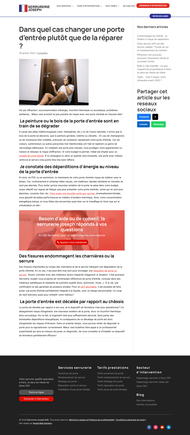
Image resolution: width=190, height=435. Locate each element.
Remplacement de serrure (71, 377)
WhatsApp (158, 124)
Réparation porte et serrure (72, 385)
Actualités (129, 6)
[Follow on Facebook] (149, 427)
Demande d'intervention (36, 398)
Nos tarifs (111, 6)
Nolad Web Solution (42, 423)
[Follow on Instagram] (155, 427)
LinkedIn (143, 124)
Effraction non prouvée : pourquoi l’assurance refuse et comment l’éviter (153, 58)
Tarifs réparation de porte (110, 385)
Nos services (64, 6)
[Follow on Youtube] (162, 427)
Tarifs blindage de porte (109, 381)
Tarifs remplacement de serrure (113, 377)
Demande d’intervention (153, 5)
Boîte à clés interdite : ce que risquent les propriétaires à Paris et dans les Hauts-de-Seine (154, 69)
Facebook (144, 117)
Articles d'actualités (146, 404)
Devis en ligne (160, 16)
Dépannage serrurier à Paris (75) (153, 378)
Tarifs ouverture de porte (110, 373)
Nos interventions (145, 400)
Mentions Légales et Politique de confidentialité (91, 420)
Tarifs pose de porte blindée (112, 389)
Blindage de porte (67, 381)
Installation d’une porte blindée (74, 389)
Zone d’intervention (88, 6)
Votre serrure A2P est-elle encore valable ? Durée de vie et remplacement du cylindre (152, 47)
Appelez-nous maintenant (73, 242)
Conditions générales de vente (130, 420)
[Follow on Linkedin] (168, 427)
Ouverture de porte (68, 373)
